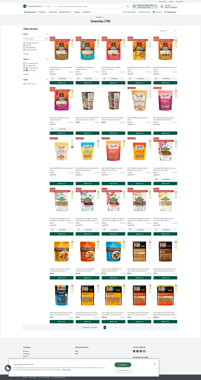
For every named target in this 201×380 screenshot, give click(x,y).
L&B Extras (53, 12)
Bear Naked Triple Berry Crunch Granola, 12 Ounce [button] (59, 119)
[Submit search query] (127, 6)
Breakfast (99, 17)
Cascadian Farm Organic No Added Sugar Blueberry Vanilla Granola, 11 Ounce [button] (87, 220)
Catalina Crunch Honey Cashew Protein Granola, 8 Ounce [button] (60, 270)
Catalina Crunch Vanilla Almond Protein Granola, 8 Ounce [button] (111, 270)
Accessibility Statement (58, 377)
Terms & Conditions (44, 377)
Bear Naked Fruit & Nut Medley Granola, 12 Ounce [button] (111, 68)
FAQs (76, 354)
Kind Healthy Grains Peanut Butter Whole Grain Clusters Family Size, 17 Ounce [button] (164, 314)
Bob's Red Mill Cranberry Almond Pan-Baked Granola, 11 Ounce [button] (163, 119)
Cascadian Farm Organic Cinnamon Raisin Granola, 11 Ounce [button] (164, 169)
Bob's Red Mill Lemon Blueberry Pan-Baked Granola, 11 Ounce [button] (87, 169)
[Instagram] (141, 352)
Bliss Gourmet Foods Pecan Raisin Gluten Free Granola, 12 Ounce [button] (113, 119)
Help (76, 351)
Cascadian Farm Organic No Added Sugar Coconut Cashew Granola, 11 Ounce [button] (138, 220)
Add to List (61, 83)
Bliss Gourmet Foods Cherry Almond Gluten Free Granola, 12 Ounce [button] (87, 119)
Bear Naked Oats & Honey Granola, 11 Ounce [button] (139, 68)
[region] (83, 368)
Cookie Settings (123, 370)
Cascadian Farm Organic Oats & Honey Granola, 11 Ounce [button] (163, 220)
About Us (26, 351)
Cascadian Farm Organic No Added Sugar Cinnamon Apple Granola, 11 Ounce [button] (113, 220)
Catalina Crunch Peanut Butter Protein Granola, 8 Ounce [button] (85, 270)
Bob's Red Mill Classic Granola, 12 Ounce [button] (138, 119)
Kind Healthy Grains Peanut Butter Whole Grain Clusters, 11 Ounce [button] (138, 314)
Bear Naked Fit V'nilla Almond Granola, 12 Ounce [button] (85, 68)
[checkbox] (72, 37)
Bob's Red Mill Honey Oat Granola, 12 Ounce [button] (61, 169)
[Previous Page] (100, 327)
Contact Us (179, 2)
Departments (31, 12)
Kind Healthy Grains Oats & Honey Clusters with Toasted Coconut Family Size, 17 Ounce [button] (112, 314)
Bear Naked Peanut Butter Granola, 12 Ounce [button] (165, 68)
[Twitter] (137, 352)
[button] (171, 12)
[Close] (154, 363)
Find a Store (163, 2)
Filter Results (30, 28)
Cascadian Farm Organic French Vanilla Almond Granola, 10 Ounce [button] (60, 220)
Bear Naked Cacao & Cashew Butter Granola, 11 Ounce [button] (61, 68)
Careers (171, 2)
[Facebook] (134, 352)
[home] (33, 6)
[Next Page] (115, 327)
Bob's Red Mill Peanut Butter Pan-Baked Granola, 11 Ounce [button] (138, 169)
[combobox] (50, 6)
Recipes (77, 12)
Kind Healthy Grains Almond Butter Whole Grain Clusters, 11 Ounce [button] (139, 270)
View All (25, 54)
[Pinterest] (144, 352)
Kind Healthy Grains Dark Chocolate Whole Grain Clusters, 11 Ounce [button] (61, 314)
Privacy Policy (32, 377)
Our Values (26, 354)
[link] (129, 12)
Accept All (123, 365)
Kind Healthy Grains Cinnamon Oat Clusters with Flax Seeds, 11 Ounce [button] (164, 270)
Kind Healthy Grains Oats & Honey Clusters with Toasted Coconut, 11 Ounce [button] (86, 314)
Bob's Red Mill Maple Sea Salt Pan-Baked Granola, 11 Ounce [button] (113, 169)
